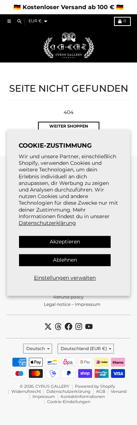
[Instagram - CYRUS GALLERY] (79, 326)
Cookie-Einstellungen (68, 401)
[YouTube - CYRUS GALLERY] (89, 326)
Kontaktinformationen (83, 396)
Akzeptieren (65, 242)
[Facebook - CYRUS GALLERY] (68, 326)
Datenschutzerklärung (47, 223)
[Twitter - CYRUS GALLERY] (48, 326)
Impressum (44, 396)
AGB (100, 391)
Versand (118, 391)
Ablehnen (65, 260)
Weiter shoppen (68, 126)
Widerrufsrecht (26, 391)
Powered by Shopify (95, 386)
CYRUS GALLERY (52, 386)
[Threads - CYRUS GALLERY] (58, 326)
